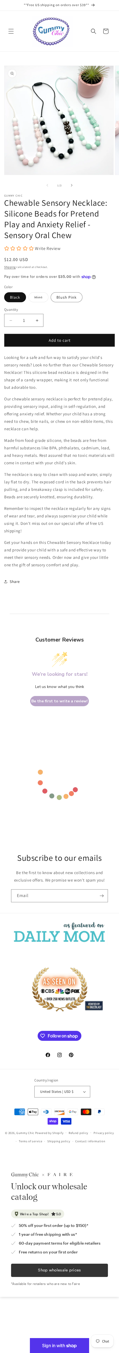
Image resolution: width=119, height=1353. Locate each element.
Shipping (10, 267)
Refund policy (78, 1133)
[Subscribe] (101, 895)
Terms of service (30, 1141)
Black (15, 297)
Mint (41, 298)
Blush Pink (66, 297)
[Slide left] (47, 185)
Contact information (90, 1141)
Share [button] (15, 581)
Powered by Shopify (49, 1133)
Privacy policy (104, 1133)
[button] (11, 31)
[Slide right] (72, 185)
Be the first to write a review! (59, 701)
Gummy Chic (25, 1133)
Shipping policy (58, 1141)
